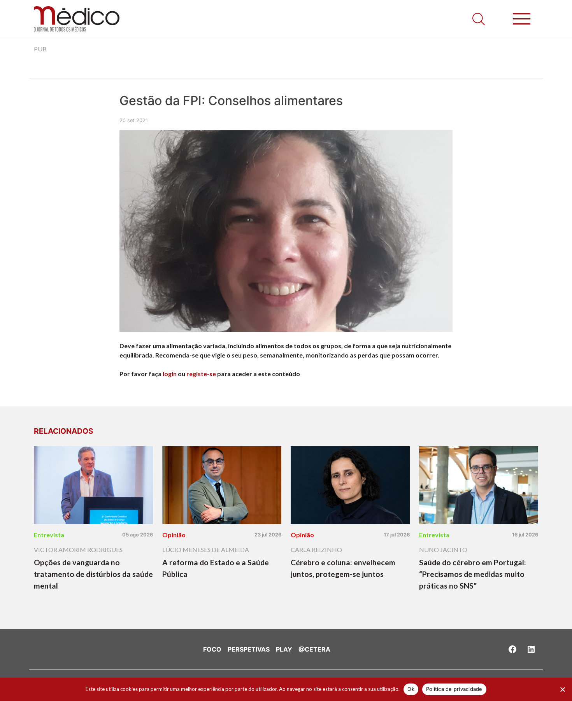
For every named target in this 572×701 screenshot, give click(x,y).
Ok (410, 689)
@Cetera (314, 649)
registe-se (201, 373)
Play (284, 649)
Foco (212, 649)
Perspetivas (249, 649)
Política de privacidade (454, 689)
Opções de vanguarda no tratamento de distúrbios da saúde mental (93, 574)
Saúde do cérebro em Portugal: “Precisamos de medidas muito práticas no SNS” (472, 574)
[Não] (562, 689)
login (170, 373)
